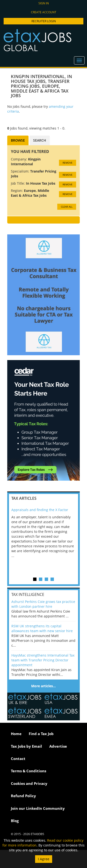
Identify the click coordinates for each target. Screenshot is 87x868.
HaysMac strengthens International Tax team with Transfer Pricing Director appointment (42, 660)
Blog (15, 820)
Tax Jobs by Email (26, 746)
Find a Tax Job (41, 733)
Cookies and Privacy (29, 783)
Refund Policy (23, 795)
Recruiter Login (43, 21)
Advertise (58, 746)
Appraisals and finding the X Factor (39, 509)
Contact (18, 758)
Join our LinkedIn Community (38, 808)
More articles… (43, 686)
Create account (43, 12)
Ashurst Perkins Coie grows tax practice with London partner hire (43, 604)
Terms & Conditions (28, 770)
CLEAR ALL (66, 206)
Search (39, 140)
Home (16, 733)
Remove (67, 162)
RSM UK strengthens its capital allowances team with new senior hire (42, 628)
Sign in (43, 3)
